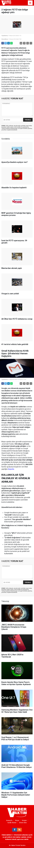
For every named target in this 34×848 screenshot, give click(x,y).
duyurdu (11, 469)
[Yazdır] (21, 43)
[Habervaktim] (6, 3)
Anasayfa (9, 820)
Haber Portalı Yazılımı (18, 845)
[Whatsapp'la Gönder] (11, 43)
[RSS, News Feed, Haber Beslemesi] (19, 830)
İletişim (24, 820)
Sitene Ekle (23, 823)
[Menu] (30, 2)
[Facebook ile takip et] (14, 830)
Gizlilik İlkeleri (11, 823)
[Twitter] (5, 43)
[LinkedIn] (8, 43)
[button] (24, 43)
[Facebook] (2, 43)
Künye (17, 820)
